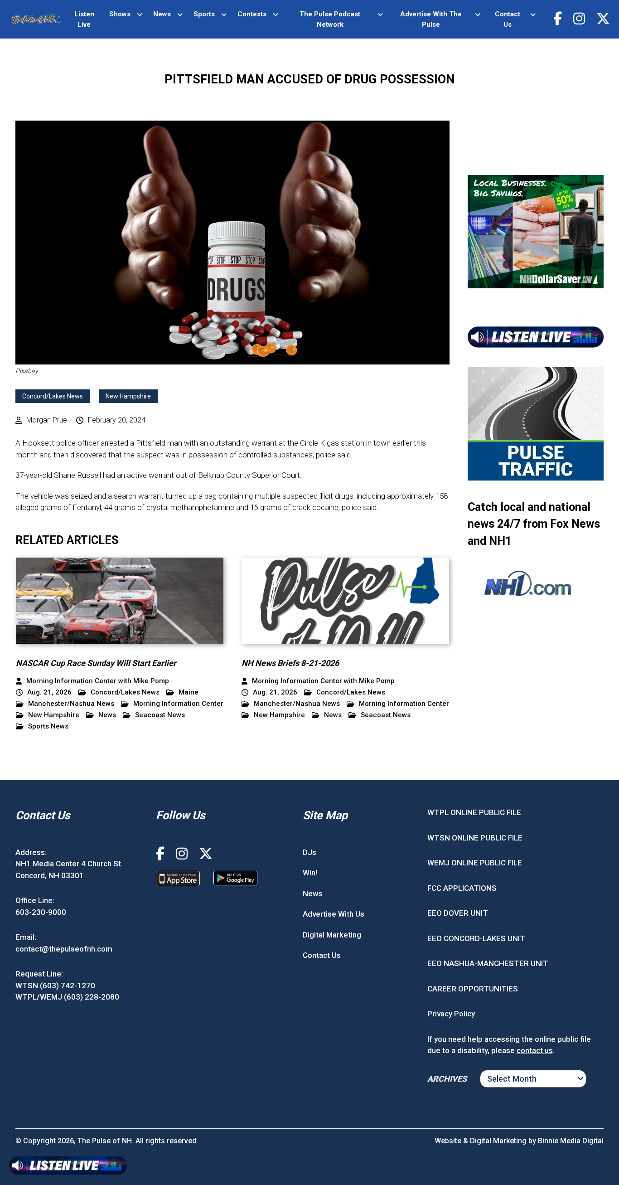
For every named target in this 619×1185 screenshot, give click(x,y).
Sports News (48, 726)
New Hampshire (128, 396)
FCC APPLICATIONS (462, 888)
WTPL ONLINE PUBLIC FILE (474, 812)
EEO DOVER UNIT (457, 913)
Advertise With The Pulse (431, 19)
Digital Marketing (332, 934)
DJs (309, 852)
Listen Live (84, 19)
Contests (251, 14)
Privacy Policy (451, 1013)
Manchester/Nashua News (71, 703)
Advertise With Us (333, 913)
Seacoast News (160, 715)
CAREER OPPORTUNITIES (472, 988)
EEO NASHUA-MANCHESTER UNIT (487, 963)
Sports (204, 14)
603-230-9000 (40, 912)
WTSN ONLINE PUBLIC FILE (474, 837)
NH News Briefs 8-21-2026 (290, 663)
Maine (188, 692)
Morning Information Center (178, 703)
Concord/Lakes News (52, 396)
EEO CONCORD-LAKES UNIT (476, 938)
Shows (120, 14)
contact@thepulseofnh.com (63, 948)
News (162, 14)
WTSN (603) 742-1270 (55, 985)
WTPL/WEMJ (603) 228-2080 (67, 996)
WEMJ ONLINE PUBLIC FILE (474, 862)
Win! (310, 872)
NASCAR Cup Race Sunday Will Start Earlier (96, 663)
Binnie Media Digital (571, 1140)
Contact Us (507, 19)
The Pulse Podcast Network (330, 19)
